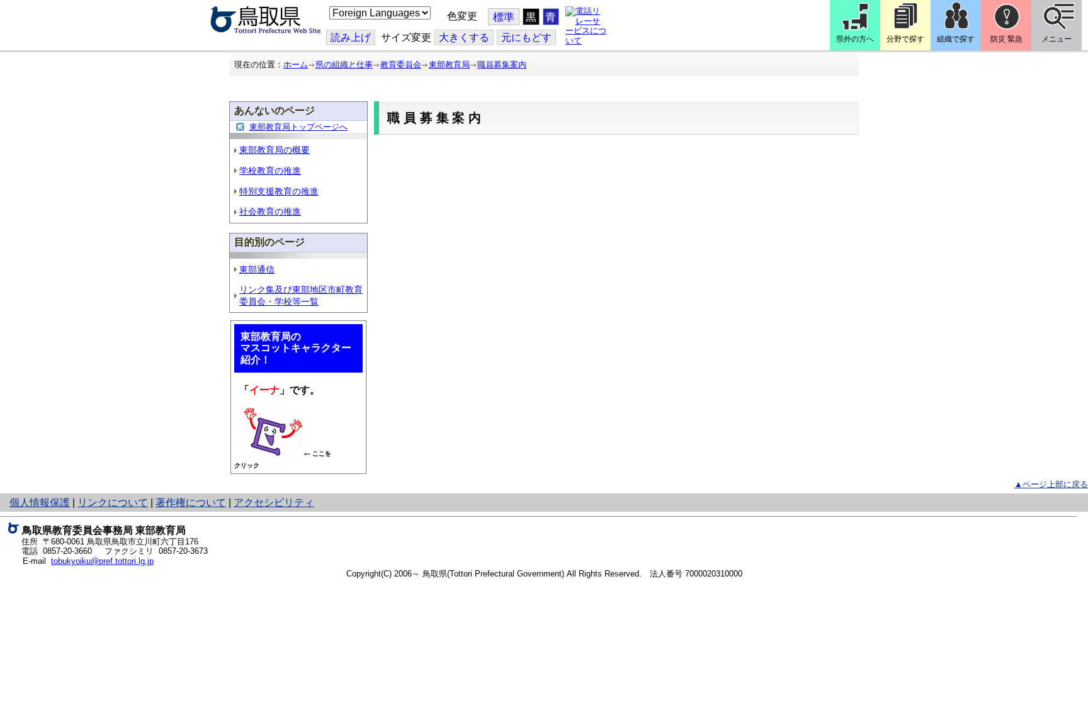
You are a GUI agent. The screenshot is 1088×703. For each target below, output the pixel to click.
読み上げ (351, 37)
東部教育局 (449, 64)
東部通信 (257, 269)
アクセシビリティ (274, 502)
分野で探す (905, 39)
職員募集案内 (501, 64)
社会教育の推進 (270, 211)
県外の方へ (855, 39)
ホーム (295, 64)
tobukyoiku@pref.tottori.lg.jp (102, 561)
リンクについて (112, 502)
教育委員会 (400, 64)
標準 (503, 17)
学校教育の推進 (270, 171)
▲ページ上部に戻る (1051, 484)
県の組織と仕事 (344, 64)
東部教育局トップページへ (298, 127)
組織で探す (956, 39)
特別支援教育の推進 (279, 191)
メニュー (1056, 39)
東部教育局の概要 (274, 150)
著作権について (191, 502)
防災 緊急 (1006, 39)
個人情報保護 (39, 502)
